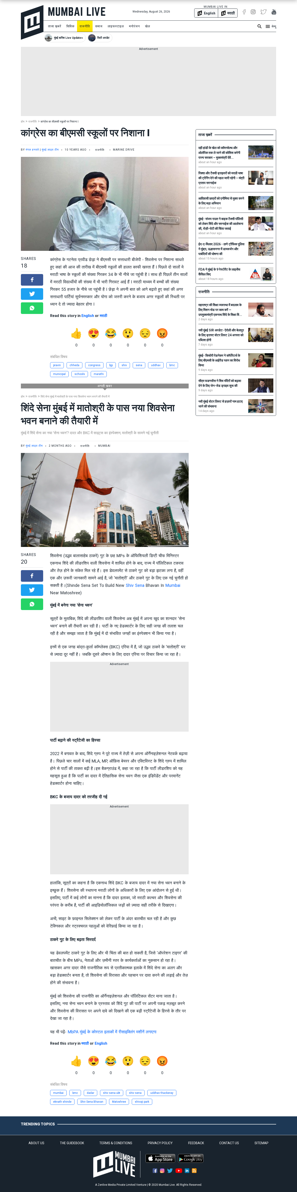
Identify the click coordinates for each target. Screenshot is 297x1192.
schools (79, 374)
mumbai (58, 1093)
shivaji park (142, 1101)
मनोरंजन (134, 26)
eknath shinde (62, 1101)
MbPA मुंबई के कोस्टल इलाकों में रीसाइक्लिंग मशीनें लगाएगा (112, 1031)
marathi (99, 374)
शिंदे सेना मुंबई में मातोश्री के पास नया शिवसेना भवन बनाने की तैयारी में (75, 396)
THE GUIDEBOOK (72, 1143)
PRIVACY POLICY (160, 1143)
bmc (172, 365)
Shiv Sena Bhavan (91, 1101)
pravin (57, 365)
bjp (111, 365)
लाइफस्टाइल (116, 26)
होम (22, 121)
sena (139, 365)
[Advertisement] (148, 83)
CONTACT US (229, 1143)
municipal (59, 374)
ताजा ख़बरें (54, 26)
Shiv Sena (135, 585)
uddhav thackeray (161, 1093)
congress (94, 365)
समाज (99, 26)
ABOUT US (36, 1143)
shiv (124, 365)
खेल (147, 26)
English (87, 315)
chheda (74, 365)
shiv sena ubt (111, 1093)
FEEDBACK (196, 1143)
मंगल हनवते (32, 149)
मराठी (103, 315)
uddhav (156, 365)
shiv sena (135, 1093)
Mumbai (172, 585)
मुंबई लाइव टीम (50, 149)
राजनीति (85, 26)
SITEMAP (261, 1143)
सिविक (70, 26)
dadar (90, 1093)
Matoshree (119, 1101)
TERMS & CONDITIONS (115, 1143)
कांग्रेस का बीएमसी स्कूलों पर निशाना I (59, 121)
